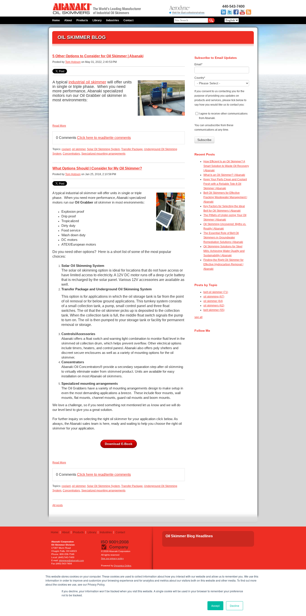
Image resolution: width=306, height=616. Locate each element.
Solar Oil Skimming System (103, 149)
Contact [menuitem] (128, 20)
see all (198, 317)
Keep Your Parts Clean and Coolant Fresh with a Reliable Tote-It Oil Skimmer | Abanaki (225, 184)
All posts (57, 505)
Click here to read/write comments (104, 138)
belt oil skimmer (215, 292)
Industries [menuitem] (112, 20)
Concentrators (71, 153)
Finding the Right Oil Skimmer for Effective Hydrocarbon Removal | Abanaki (223, 264)
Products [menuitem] (82, 20)
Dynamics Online (122, 565)
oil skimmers (213, 305)
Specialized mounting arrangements (103, 153)
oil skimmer (79, 149)
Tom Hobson (73, 62)
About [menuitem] (68, 20)
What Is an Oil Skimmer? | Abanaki (224, 174)
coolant (66, 149)
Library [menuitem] (97, 20)
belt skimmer (213, 310)
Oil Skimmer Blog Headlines (189, 536)
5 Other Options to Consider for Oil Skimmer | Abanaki (97, 56)
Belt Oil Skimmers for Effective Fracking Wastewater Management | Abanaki (225, 197)
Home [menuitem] (56, 20)
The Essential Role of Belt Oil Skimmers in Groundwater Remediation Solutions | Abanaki (223, 238)
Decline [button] (234, 606)
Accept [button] (215, 606)
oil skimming (213, 296)
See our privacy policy (112, 558)
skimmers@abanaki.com (71, 560)
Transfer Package (132, 149)
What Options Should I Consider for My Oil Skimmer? (97, 168)
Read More (59, 125)
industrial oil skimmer (87, 82)
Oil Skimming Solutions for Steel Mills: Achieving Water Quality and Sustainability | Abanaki (224, 251)
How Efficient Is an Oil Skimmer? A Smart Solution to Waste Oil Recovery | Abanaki (226, 166)
